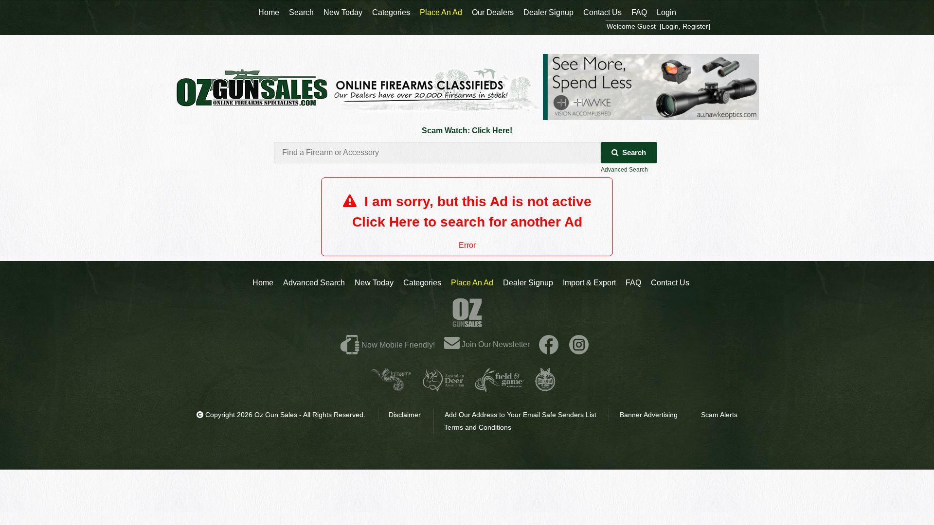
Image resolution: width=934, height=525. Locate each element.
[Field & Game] (499, 388)
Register (695, 26)
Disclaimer (405, 415)
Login (666, 12)
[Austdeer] (443, 388)
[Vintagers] (391, 388)
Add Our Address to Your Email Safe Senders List (520, 415)
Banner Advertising (649, 415)
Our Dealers (493, 12)
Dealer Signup (528, 283)
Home (262, 283)
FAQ (633, 283)
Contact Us (670, 283)
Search (634, 152)
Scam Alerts (719, 415)
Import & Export (589, 283)
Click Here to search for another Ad (467, 221)
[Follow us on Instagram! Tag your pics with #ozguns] (579, 344)
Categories (422, 283)
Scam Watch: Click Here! (467, 130)
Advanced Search (624, 169)
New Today (374, 283)
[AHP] (545, 388)
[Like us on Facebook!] (548, 344)
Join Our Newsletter (495, 344)
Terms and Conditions (477, 427)
